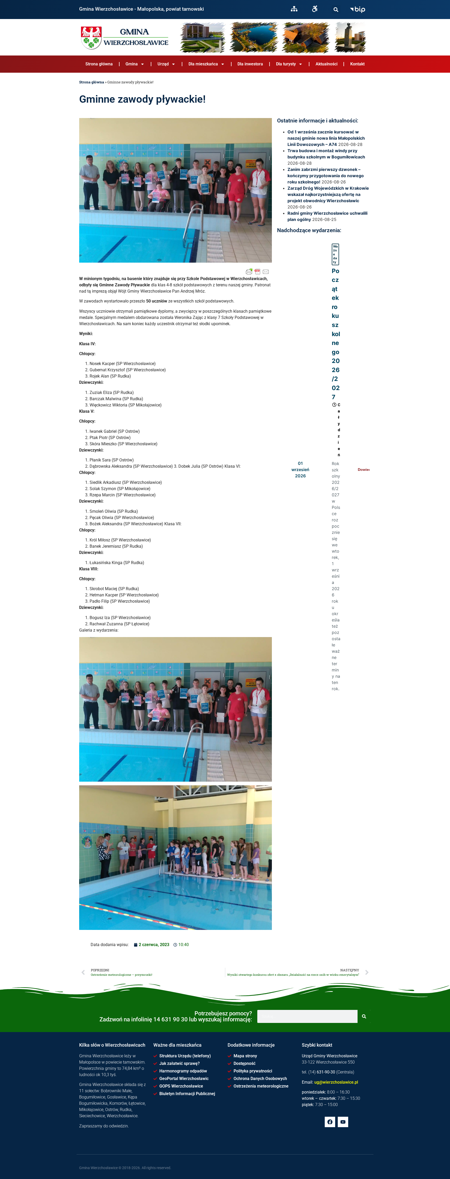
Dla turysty (286, 63)
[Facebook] (330, 1122)
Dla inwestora (250, 63)
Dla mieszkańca (203, 63)
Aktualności (327, 63)
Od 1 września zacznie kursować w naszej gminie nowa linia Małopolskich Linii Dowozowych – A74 (326, 138)
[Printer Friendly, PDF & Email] (257, 272)
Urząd (163, 63)
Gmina (132, 63)
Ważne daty (335, 254)
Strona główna (99, 63)
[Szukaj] (336, 9)
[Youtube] (343, 1122)
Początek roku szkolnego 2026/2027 (336, 334)
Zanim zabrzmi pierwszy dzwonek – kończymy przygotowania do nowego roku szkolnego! (326, 175)
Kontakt (357, 63)
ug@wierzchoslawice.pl (336, 1082)
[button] (336, 9)
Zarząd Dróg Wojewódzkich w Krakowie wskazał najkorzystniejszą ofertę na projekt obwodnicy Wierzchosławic (328, 194)
